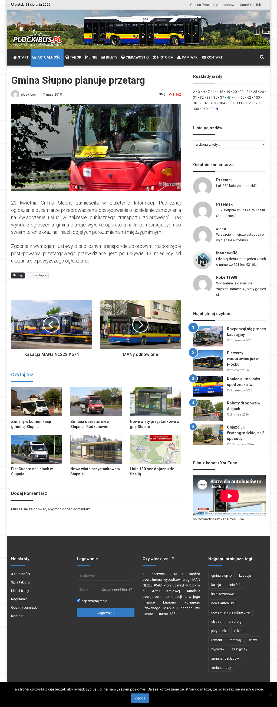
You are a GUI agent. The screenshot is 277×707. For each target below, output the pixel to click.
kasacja (245, 576)
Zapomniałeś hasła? (117, 589)
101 (196, 103)
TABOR (75, 57)
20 (235, 92)
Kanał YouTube (251, 5)
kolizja (216, 585)
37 (222, 97)
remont (216, 640)
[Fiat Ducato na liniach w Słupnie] (36, 449)
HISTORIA (164, 57)
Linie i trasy (20, 590)
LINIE (92, 57)
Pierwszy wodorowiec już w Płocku (243, 359)
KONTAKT (214, 57)
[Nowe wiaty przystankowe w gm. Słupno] (155, 401)
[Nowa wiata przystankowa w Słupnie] (96, 449)
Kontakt (17, 616)
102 (204, 103)
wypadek (217, 649)
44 (236, 97)
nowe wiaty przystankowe (230, 612)
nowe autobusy (222, 603)
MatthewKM (227, 253)
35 (215, 97)
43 (229, 97)
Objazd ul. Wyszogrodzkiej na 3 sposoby (246, 433)
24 (248, 92)
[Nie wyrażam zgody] (270, 695)
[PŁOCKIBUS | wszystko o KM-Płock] (37, 34)
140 (204, 109)
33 (208, 97)
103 (213, 103)
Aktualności (20, 574)
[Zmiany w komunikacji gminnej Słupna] (36, 401)
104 (222, 103)
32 (202, 97)
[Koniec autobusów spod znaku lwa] (208, 386)
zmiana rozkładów (225, 658)
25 (255, 92)
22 (241, 92)
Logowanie (105, 613)
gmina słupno (37, 275)
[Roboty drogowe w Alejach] (208, 410)
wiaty (253, 640)
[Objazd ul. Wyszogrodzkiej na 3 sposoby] (208, 434)
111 (239, 103)
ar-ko (221, 228)
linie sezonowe (222, 594)
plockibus (28, 94)
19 (228, 92)
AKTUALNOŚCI (49, 57)
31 (195, 97)
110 (230, 103)
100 (257, 97)
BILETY (111, 57)
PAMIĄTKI (190, 57)
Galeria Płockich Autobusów (212, 5)
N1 (218, 109)
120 (256, 103)
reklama (240, 631)
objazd (216, 622)
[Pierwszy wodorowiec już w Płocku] (208, 360)
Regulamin (19, 599)
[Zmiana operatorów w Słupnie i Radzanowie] (96, 401)
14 (214, 92)
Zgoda (140, 698)
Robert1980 (226, 277)
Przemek (224, 180)
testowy (236, 640)
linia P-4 (234, 585)
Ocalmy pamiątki (24, 607)
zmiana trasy (221, 668)
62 (249, 97)
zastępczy (239, 649)
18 (221, 92)
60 (242, 97)
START (23, 57)
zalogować (37, 509)
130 (196, 109)
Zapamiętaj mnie (93, 601)
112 (248, 103)
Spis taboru (20, 582)
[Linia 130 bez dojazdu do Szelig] (155, 449)
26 (262, 92)
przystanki (219, 631)
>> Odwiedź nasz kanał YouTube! (219, 519)
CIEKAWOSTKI (137, 57)
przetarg (235, 622)
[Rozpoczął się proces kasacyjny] (208, 336)
